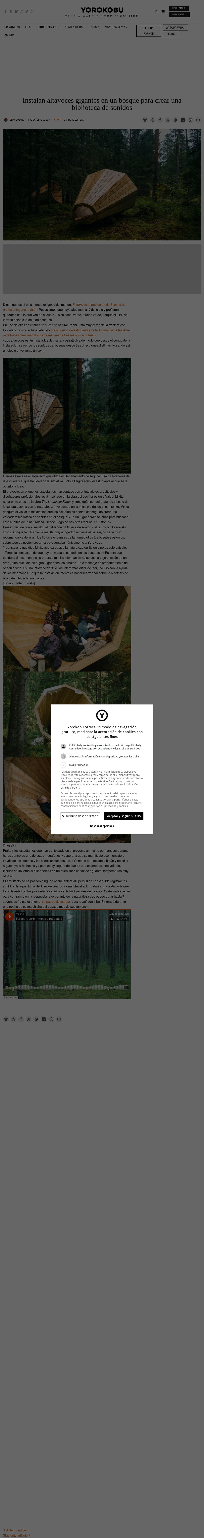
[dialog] (102, 769)
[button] (102, 765)
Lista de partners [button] (70, 787)
